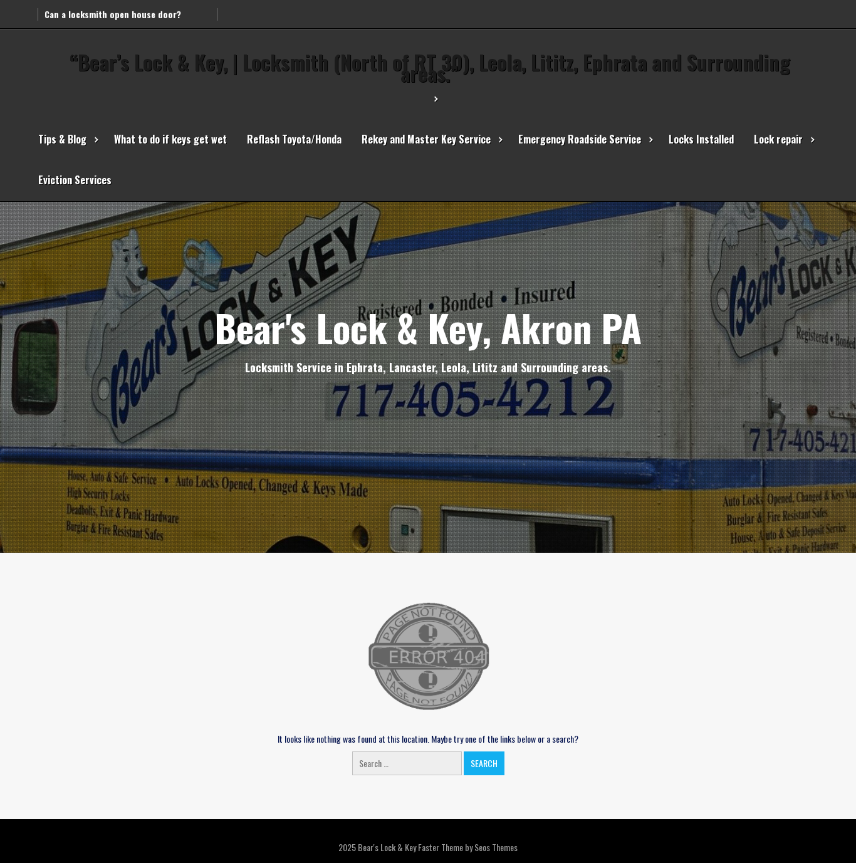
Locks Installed (701, 139)
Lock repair (778, 139)
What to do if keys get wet (170, 139)
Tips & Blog (62, 139)
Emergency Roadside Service (579, 139)
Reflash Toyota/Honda (294, 139)
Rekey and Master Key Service (426, 139)
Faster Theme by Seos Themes (468, 847)
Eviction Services (75, 179)
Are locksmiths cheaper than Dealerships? (127, 10)
